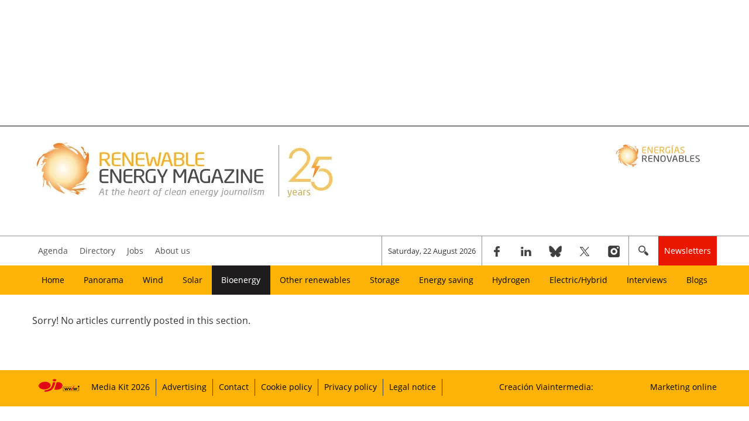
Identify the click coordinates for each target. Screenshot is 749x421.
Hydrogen (511, 279)
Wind (153, 279)
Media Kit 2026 (120, 386)
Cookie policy (286, 386)
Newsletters (687, 250)
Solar (192, 279)
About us (172, 250)
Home (53, 279)
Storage (385, 279)
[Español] (659, 155)
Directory (97, 250)
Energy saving (446, 279)
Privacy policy (350, 386)
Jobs (135, 250)
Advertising (184, 386)
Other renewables (315, 279)
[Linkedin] (526, 250)
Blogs (696, 279)
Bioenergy (240, 279)
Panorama (103, 279)
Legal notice (412, 386)
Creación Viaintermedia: (546, 386)
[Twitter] (584, 250)
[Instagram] (613, 250)
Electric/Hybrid (578, 279)
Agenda (53, 250)
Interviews (647, 279)
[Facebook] (496, 250)
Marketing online (683, 386)
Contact (234, 386)
